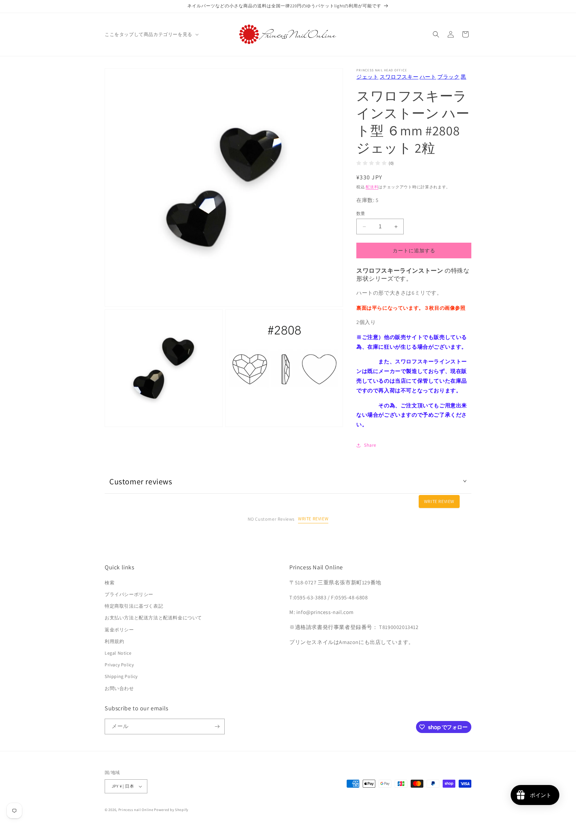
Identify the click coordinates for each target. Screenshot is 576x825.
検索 (109, 583)
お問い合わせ (119, 688)
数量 (360, 213)
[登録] (217, 726)
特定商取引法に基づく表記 (134, 606)
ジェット (367, 76)
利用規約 (114, 641)
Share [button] (370, 445)
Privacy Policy (119, 665)
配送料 (372, 186)
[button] (151, 34)
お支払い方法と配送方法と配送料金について (153, 618)
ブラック (448, 76)
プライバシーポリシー (129, 594)
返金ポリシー (119, 630)
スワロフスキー (399, 76)
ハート (428, 76)
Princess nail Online (135, 809)
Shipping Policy (121, 676)
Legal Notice (118, 653)
